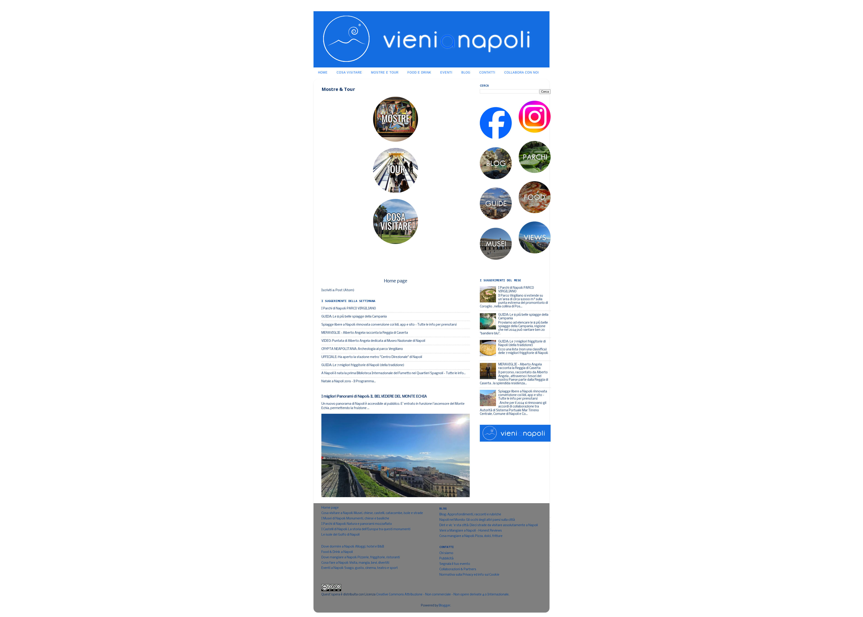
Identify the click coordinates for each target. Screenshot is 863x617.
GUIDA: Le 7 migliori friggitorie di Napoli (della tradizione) (362, 365)
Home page (395, 281)
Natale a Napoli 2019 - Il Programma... (348, 381)
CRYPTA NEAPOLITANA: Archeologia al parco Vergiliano (362, 349)
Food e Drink (419, 72)
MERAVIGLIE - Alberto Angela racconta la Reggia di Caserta (364, 333)
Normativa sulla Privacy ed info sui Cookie (469, 575)
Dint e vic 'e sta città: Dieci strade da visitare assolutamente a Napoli (488, 525)
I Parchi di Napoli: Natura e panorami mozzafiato (356, 524)
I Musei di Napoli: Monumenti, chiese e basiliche (355, 518)
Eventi (446, 72)
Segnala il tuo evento (454, 564)
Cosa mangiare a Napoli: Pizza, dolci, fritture (471, 536)
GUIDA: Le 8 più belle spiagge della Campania (354, 316)
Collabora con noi (521, 72)
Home (323, 72)
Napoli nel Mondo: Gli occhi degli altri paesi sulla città (477, 520)
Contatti (487, 72)
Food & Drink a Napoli (337, 552)
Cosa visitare (349, 72)
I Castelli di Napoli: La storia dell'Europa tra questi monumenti (365, 529)
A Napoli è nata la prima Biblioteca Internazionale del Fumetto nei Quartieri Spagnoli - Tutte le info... (393, 373)
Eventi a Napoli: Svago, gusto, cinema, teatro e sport (359, 568)
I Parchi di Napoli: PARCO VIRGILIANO (348, 308)
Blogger (444, 605)
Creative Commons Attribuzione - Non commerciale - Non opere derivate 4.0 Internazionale (442, 594)
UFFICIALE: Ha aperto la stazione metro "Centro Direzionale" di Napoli (371, 357)
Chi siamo (446, 553)
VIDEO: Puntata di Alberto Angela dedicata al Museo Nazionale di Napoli (373, 341)
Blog (465, 72)
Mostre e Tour (384, 72)
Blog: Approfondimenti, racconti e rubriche (470, 514)
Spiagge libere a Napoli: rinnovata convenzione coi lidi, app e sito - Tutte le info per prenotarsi (389, 324)
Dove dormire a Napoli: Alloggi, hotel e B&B (352, 546)
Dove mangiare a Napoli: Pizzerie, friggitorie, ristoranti (360, 557)
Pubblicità (446, 558)
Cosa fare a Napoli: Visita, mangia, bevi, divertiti (355, 563)
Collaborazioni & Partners (457, 569)
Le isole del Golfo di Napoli (340, 535)
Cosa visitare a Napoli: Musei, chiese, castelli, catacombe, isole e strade (372, 513)
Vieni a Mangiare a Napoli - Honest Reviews (470, 530)
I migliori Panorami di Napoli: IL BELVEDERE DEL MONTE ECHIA (374, 396)
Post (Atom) (345, 290)
